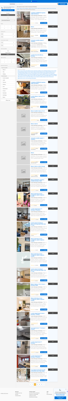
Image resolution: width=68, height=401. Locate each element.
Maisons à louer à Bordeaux (42, 8)
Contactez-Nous (18, 395)
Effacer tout (8, 100)
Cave (4, 86)
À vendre (8, 13)
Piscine (4, 90)
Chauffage (5, 95)
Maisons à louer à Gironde (33, 8)
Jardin (4, 80)
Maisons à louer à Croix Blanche (48, 74)
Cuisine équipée (6, 78)
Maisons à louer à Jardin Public (25, 76)
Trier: (8, 18)
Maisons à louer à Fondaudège (43, 75)
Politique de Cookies (32, 395)
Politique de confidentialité (33, 394)
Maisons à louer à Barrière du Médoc (37, 76)
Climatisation (5, 88)
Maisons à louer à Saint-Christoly (39, 73)
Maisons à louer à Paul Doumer (48, 76)
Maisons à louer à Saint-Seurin (33, 75)
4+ (11, 28)
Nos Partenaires (49, 394)
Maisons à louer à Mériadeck (43, 70)
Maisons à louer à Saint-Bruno (33, 70)
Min (2, 42)
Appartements (8, 52)
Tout (8, 50)
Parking (4, 84)
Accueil (18, 8)
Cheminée (4, 92)
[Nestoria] (34, 1)
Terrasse (4, 82)
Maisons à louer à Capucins (38, 74)
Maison (4, 69)
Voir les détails (44, 22)
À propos (16, 394)
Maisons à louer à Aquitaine (24, 8)
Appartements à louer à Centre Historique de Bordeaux (27, 78)
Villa (3, 71)
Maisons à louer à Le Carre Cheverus (27, 74)
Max (2, 36)
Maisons (8, 54)
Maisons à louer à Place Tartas (23, 70)
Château (4, 74)
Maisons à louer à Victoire (30, 73)
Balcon (4, 97)
